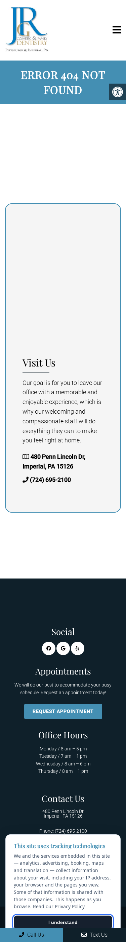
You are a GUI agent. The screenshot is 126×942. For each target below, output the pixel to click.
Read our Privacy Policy (58, 906)
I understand (63, 922)
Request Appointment (63, 711)
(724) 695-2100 (50, 479)
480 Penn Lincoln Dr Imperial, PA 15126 (63, 813)
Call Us (35, 935)
